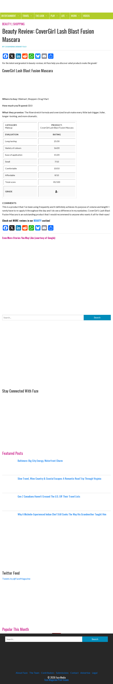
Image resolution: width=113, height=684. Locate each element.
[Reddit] (25, 56)
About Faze (22, 672)
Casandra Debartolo (15, 46)
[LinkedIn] (18, 56)
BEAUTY (37, 220)
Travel (26, 16)
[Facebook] (5, 56)
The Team (34, 672)
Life (63, 16)
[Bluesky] (38, 56)
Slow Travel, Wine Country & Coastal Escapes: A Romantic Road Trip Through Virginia (59, 478)
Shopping (19, 24)
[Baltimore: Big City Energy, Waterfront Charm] (9, 466)
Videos (86, 16)
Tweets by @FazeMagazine (16, 578)
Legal (94, 672)
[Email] (44, 56)
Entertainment (8, 16)
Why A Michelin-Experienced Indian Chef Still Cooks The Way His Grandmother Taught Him (62, 514)
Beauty (6, 24)
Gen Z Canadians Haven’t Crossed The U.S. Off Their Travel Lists (49, 496)
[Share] (51, 56)
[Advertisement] (56, 275)
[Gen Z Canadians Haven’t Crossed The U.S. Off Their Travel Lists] (9, 502)
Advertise (85, 672)
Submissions (62, 672)
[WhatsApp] (31, 56)
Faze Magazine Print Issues (56, 680)
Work (74, 16)
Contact (74, 672)
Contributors (47, 672)
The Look (39, 16)
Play (53, 16)
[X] (12, 56)
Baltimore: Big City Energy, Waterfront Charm (40, 460)
